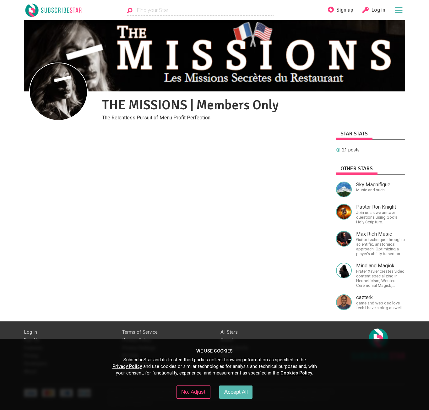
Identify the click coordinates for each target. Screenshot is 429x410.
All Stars (229, 332)
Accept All (236, 392)
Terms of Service (140, 332)
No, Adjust (193, 392)
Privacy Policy (127, 366)
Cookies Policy (296, 372)
